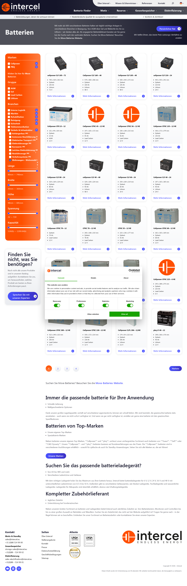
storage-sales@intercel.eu (16, 549)
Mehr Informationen (56, 97)
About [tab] (126, 278)
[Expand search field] (173, 3)
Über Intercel (47, 536)
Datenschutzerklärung (51, 550)
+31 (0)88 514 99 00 (14, 542)
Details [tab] (93, 278)
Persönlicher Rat (167, 28)
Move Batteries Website (71, 38)
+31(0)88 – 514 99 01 (14, 562)
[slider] (9, 171)
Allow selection (93, 314)
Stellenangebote (48, 540)
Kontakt (45, 543)
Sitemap (45, 558)
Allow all (124, 314)
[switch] (81, 305)
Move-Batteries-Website (109, 383)
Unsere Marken (55, 455)
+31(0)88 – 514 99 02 (14, 552)
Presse (44, 547)
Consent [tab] (61, 278)
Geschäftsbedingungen (51, 554)
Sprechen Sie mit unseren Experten (21, 296)
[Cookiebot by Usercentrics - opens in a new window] (130, 270)
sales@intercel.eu (12, 539)
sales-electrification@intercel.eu (18, 559)
